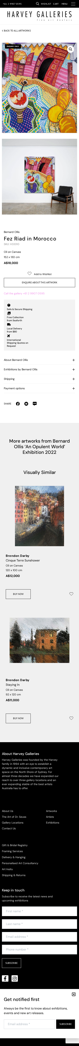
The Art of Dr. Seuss (14, 817)
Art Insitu (7, 869)
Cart (56, 3)
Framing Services (12, 851)
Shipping (9, 379)
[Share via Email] (18, 403)
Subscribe (11, 963)
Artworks (51, 811)
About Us (7, 811)
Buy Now (18, 594)
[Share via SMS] (34, 403)
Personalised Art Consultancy (20, 863)
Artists (50, 817)
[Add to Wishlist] (71, 594)
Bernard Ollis (12, 232)
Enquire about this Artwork (39, 282)
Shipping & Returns (14, 875)
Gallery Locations (12, 822)
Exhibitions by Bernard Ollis (20, 369)
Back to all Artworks (17, 30)
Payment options (14, 388)
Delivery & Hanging (14, 857)
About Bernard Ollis (16, 360)
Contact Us (9, 828)
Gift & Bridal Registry (15, 845)
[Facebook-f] (5, 978)
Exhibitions (52, 822)
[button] (70, 49)
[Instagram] (15, 978)
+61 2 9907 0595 (12, 3)
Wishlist (46, 3)
